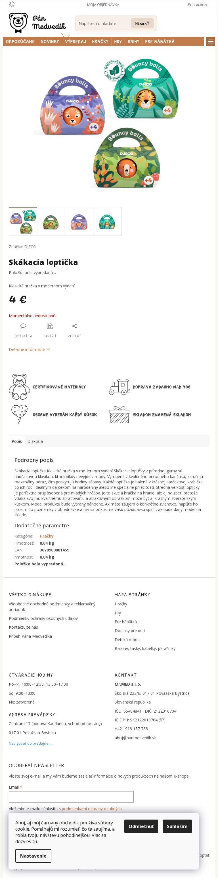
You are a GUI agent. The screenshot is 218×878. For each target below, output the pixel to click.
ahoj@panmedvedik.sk (135, 737)
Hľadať (142, 23)
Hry (118, 613)
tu (34, 841)
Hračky (47, 536)
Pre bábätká (126, 621)
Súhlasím (177, 826)
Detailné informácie (27, 349)
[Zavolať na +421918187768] (17, 4)
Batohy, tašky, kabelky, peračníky (145, 648)
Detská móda (127, 639)
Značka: (22, 246)
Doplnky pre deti (130, 630)
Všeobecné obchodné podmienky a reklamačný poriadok (52, 606)
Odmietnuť (141, 826)
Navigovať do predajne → (31, 743)
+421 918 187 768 (131, 728)
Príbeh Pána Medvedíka (30, 636)
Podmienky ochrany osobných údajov (43, 618)
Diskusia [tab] (35, 441)
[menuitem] (20, 41)
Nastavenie (33, 856)
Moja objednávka (103, 4)
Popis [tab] (17, 441)
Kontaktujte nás (23, 627)
